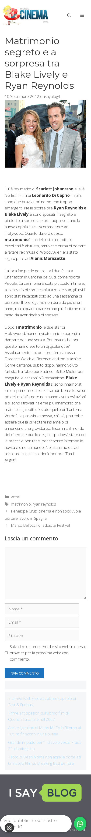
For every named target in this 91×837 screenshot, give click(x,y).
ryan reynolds (44, 504)
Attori (15, 497)
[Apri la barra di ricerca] (69, 15)
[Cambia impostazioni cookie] (9, 827)
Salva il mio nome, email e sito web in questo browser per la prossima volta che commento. (48, 653)
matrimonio (21, 504)
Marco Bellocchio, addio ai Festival (40, 525)
